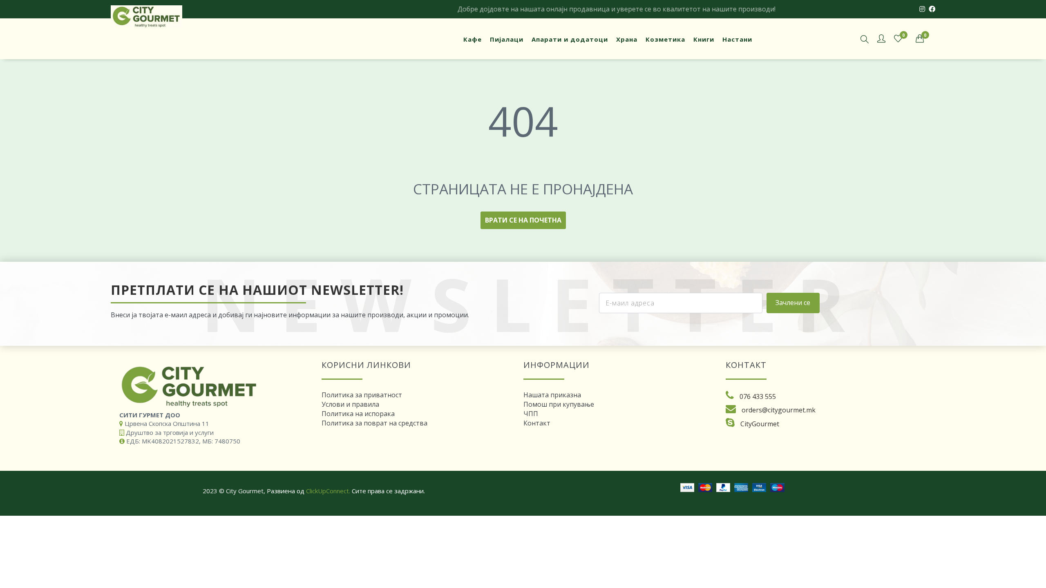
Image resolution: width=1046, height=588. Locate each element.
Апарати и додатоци (570, 39)
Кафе (472, 39)
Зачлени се (793, 302)
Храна (626, 39)
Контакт (536, 423)
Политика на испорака (358, 413)
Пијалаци (506, 39)
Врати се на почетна (523, 220)
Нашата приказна (552, 394)
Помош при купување (558, 404)
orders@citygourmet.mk (779, 409)
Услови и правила (350, 404)
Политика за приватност (362, 394)
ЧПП (530, 413)
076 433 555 (758, 396)
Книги (703, 39)
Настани (737, 39)
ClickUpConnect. (328, 491)
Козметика (665, 39)
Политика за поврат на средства (374, 423)
